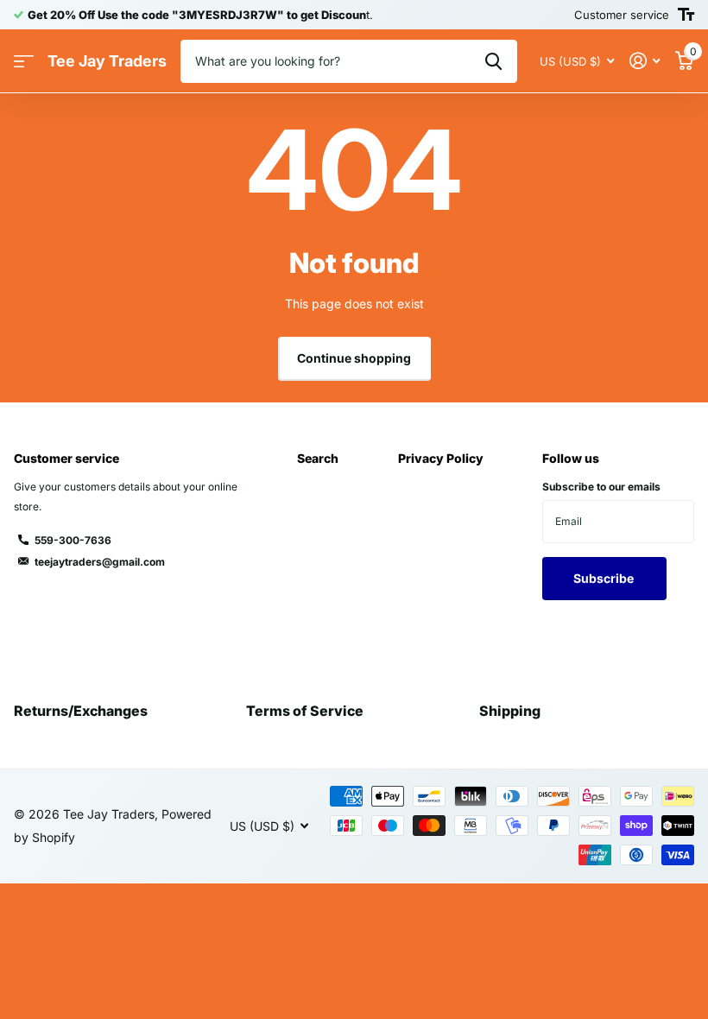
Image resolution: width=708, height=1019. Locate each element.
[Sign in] (645, 60)
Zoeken (493, 61)
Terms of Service (304, 710)
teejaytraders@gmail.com (100, 561)
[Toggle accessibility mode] (686, 14)
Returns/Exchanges (81, 710)
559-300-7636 (73, 540)
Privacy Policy (441, 458)
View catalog (24, 61)
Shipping (509, 710)
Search (317, 458)
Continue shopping (354, 358)
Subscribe (604, 578)
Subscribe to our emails (601, 486)
